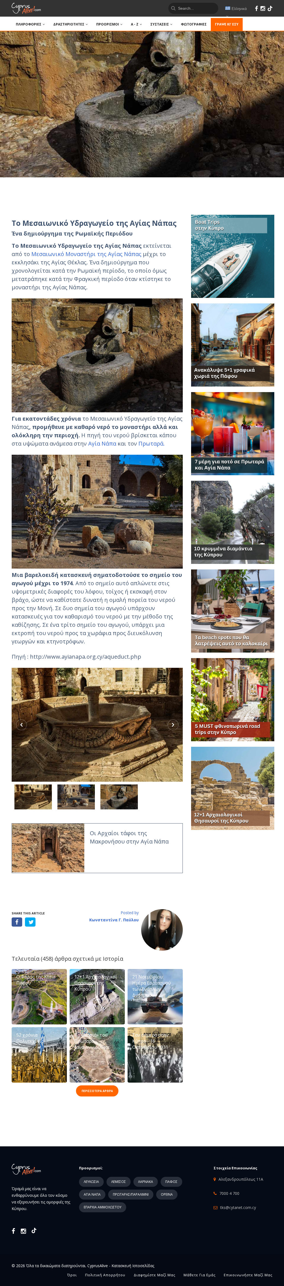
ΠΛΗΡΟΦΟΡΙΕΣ (28, 24)
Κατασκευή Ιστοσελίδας (132, 1265)
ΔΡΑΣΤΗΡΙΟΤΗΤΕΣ (68, 24)
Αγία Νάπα (102, 443)
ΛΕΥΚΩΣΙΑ (91, 1181)
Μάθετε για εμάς (199, 1274)
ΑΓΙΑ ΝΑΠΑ (92, 1194)
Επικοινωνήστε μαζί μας (248, 1274)
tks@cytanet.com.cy (238, 1207)
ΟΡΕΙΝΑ (167, 1194)
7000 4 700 (229, 1193)
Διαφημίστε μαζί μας (154, 1274)
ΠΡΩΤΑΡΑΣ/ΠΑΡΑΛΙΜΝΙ (131, 1194)
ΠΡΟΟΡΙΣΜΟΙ (107, 24)
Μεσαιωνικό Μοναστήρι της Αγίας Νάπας (86, 254)
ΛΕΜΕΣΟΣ (118, 1181)
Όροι (72, 1274)
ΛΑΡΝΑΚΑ (145, 1181)
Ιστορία (113, 958)
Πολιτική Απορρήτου (105, 1274)
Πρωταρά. (151, 443)
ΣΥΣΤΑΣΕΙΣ (159, 24)
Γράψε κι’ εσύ (227, 24)
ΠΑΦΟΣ (171, 1181)
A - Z (134, 24)
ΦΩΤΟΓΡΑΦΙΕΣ (194, 24)
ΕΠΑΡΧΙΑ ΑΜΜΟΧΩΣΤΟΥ (102, 1207)
